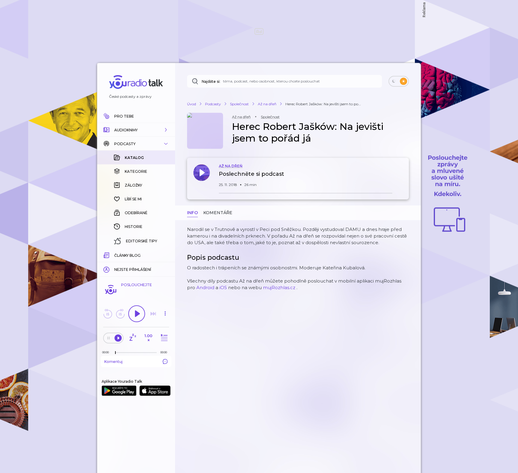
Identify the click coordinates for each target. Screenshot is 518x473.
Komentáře (217, 212)
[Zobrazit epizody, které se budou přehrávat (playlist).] (163, 337)
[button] (136, 130)
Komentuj (113, 361)
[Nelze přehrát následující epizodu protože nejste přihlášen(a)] (153, 313)
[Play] (137, 314)
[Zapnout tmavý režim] (399, 81)
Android (205, 287)
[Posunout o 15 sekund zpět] (107, 313)
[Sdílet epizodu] (403, 177)
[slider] (115, 353)
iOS (223, 287)
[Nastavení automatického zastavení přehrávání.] (132, 338)
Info (192, 212)
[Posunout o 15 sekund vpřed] (120, 313)
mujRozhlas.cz (279, 287)
